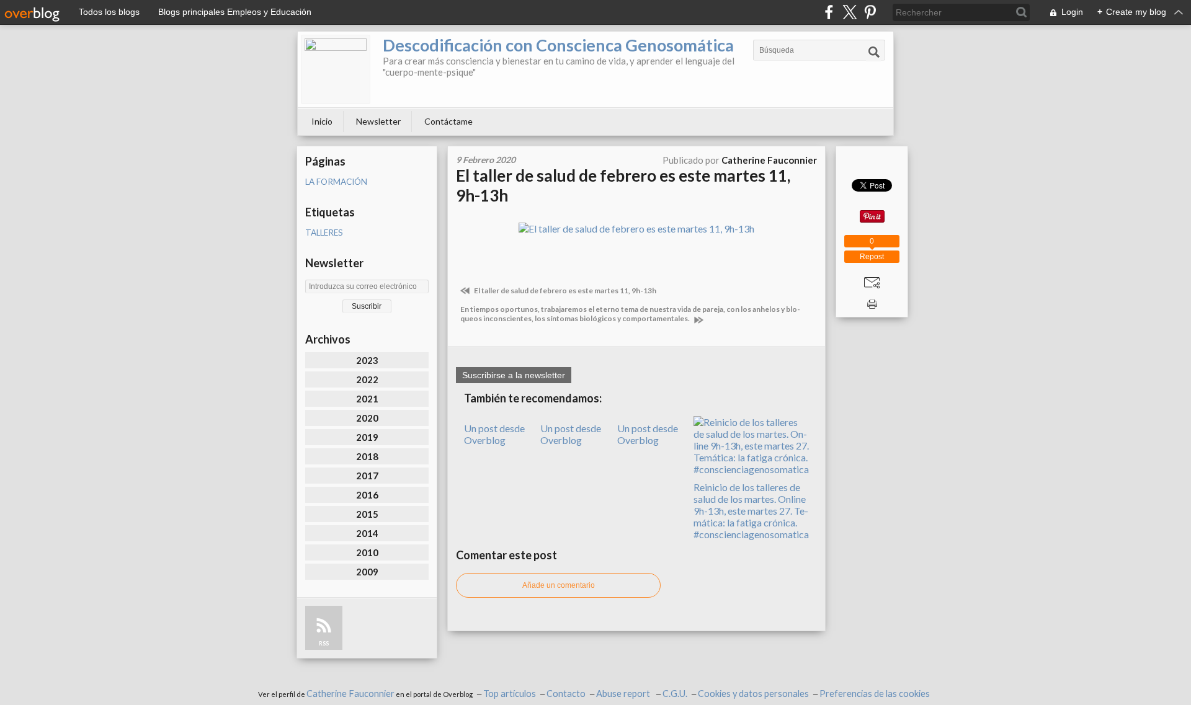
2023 (367, 360)
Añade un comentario (558, 585)
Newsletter (378, 121)
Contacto (566, 693)
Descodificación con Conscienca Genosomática (558, 45)
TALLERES (324, 232)
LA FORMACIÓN (336, 182)
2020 (367, 417)
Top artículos (509, 693)
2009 (367, 571)
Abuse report (624, 693)
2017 (367, 475)
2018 (367, 456)
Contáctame (448, 121)
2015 (367, 514)
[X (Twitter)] (849, 12)
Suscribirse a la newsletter (513, 375)
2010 (367, 552)
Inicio (321, 121)
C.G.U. (674, 693)
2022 (367, 379)
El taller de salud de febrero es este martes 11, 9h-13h (564, 290)
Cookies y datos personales (753, 693)
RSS (324, 643)
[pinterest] (870, 12)
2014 (367, 533)
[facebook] (829, 12)
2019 (367, 437)
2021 (367, 398)
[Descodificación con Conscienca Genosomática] (335, 69)
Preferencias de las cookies (874, 693)
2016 (367, 494)
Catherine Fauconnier (350, 693)
